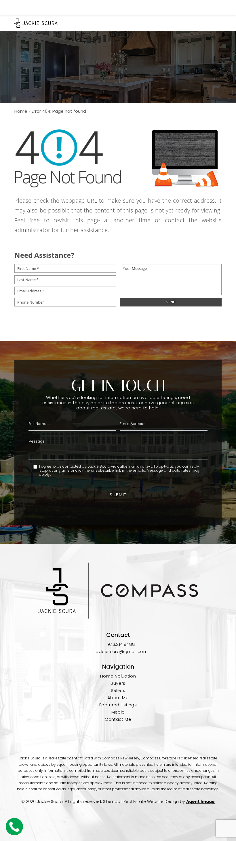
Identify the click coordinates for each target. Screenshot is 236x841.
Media (118, 712)
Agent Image (200, 801)
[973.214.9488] (118, 7)
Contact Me (118, 719)
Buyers (118, 683)
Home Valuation (118, 676)
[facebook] (106, 734)
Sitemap (111, 801)
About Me (118, 698)
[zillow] (130, 734)
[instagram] (118, 734)
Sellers (118, 690)
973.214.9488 (121, 644)
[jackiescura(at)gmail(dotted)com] (210, 7)
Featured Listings (118, 705)
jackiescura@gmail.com (121, 651)
